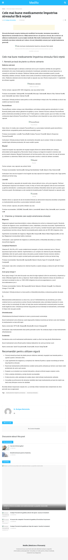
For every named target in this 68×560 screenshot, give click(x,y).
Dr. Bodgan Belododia (10, 20)
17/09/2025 (22, 20)
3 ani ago (13, 454)
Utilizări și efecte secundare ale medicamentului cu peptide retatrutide (25, 506)
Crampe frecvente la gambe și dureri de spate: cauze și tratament (29, 512)
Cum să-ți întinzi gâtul (16, 446)
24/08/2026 (13, 528)
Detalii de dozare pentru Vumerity (20, 453)
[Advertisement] (34, 27)
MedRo (34, 2)
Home (3, 8)
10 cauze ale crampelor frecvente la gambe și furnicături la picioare (30, 519)
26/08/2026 (6, 508)
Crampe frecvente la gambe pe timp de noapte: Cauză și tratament (30, 526)
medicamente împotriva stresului (15, 392)
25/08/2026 (13, 514)
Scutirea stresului (32, 392)
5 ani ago (13, 448)
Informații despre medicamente (14, 8)
